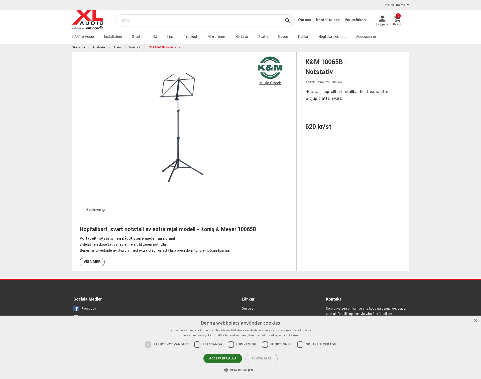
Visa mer (92, 261)
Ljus (170, 36)
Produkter (99, 47)
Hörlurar (241, 36)
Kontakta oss (328, 20)
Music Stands (270, 83)
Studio (137, 36)
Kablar (303, 36)
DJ (155, 36)
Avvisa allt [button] (261, 358)
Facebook (89, 308)
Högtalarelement (332, 36)
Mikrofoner (216, 36)
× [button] (475, 321)
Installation (113, 36)
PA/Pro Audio (83, 36)
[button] (240, 370)
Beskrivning (95, 209)
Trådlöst (190, 36)
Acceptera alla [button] (222, 358)
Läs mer (293, 335)
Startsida (78, 47)
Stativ (263, 36)
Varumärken (355, 20)
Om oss (305, 20)
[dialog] (240, 347)
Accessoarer (366, 36)
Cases (283, 36)
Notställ (134, 47)
